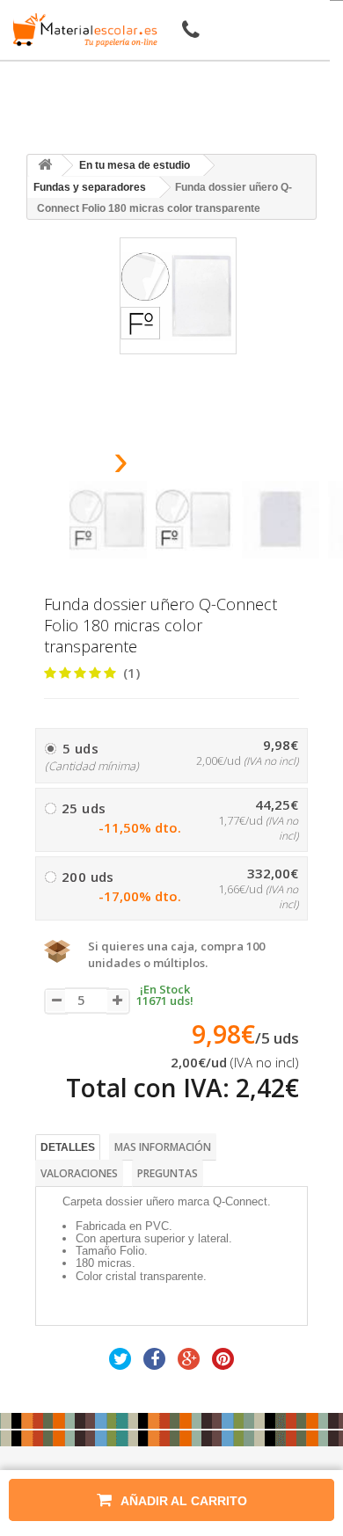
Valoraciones (79, 1173)
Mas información (162, 1146)
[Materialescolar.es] (81, 30)
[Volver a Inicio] (45, 166)
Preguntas (167, 1173)
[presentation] (76, 465)
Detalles (67, 1147)
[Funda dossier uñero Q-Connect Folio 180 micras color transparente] (108, 519)
